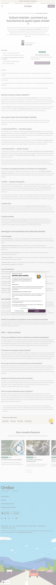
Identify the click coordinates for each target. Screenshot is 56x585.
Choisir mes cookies (19, 311)
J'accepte (36, 311)
